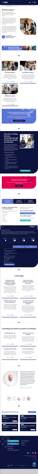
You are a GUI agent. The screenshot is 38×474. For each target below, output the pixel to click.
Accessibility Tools (13, 443)
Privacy (8, 466)
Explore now (32, 412)
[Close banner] (36, 226)
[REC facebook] (33, 453)
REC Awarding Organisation (25, 440)
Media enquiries (10, 448)
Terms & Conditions (10, 465)
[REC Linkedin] (28, 453)
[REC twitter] (30, 453)
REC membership (10, 446)
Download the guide (25, 170)
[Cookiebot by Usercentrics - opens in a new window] (30, 226)
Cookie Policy (23, 444)
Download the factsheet (19, 120)
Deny (19, 246)
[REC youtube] (35, 453)
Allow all (31, 246)
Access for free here (25, 220)
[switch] (14, 240)
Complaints (23, 443)
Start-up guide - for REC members (28, 213)
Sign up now (19, 185)
